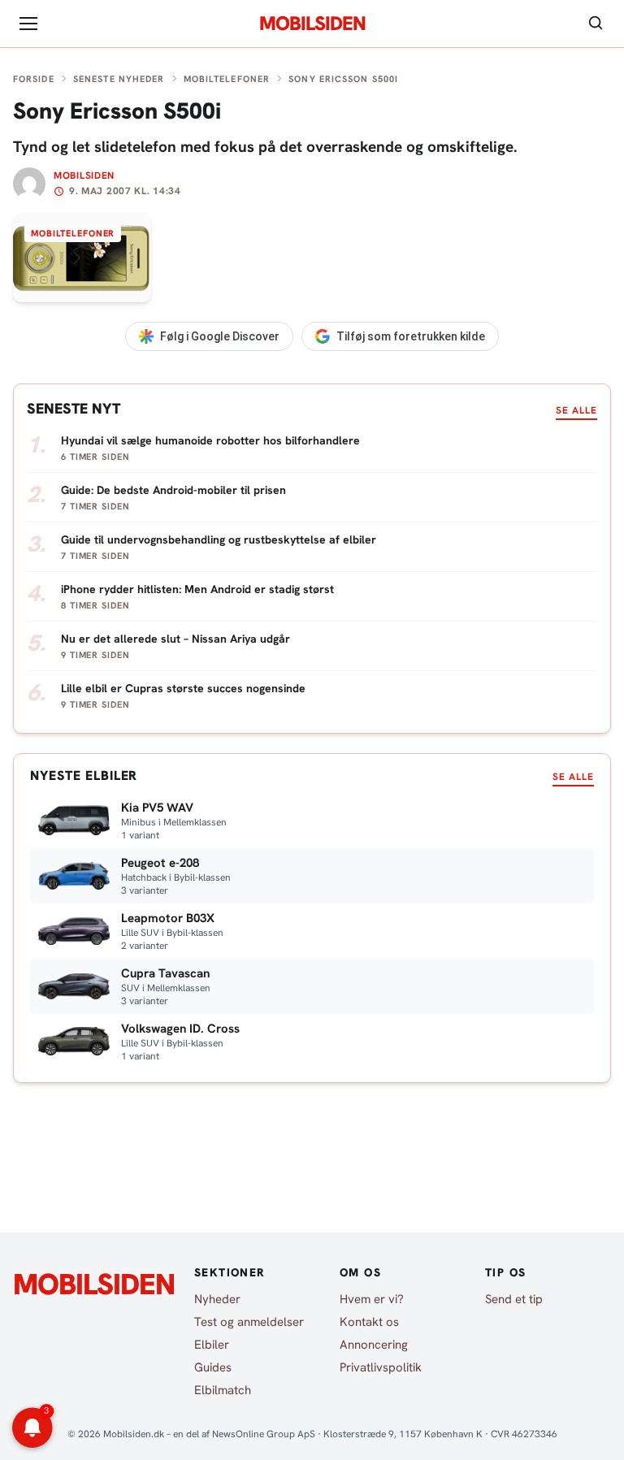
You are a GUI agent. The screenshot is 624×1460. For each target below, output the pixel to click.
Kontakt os (369, 1322)
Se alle (576, 410)
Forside (33, 78)
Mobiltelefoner (227, 78)
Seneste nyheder (119, 78)
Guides (213, 1367)
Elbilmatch (222, 1390)
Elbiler (211, 1345)
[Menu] (28, 23)
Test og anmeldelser (249, 1322)
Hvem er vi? (372, 1299)
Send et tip (514, 1299)
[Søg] (595, 24)
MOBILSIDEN (312, 23)
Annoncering (374, 1345)
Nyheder (217, 1299)
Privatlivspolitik (381, 1367)
